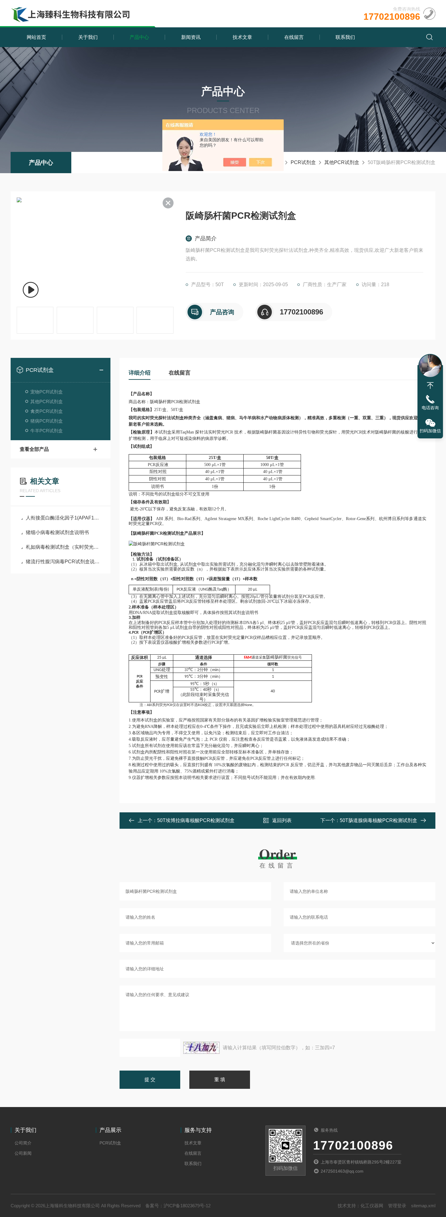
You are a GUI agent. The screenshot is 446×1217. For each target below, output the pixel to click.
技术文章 (242, 37)
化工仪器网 (371, 1205)
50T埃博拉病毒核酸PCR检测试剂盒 (196, 820)
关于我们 (88, 37)
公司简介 (23, 1142)
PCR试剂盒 (303, 162)
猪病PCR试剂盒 (46, 420)
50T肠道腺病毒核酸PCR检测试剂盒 (378, 820)
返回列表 (282, 820)
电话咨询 (430, 407)
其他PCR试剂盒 (341, 162)
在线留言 (294, 37)
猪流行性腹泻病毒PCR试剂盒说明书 (63, 561)
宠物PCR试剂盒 (46, 391)
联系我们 (345, 37)
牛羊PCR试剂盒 (46, 430)
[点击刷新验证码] (201, 1048)
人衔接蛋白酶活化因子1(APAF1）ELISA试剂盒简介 (63, 517)
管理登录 (397, 1205)
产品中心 (139, 37)
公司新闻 (23, 1153)
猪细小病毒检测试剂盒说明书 (57, 532)
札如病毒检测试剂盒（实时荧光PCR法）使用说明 (63, 547)
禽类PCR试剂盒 (46, 411)
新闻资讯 (191, 37)
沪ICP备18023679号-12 (187, 1205)
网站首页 (36, 37)
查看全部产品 (34, 449)
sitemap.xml (423, 1205)
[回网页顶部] (430, 385)
